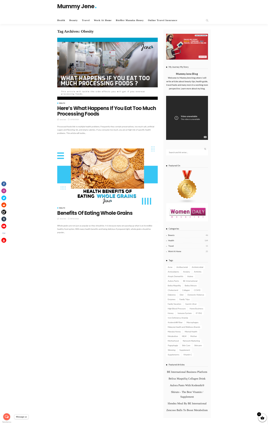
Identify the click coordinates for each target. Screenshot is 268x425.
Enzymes (171, 299)
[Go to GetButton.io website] (6, 422)
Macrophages (192, 322)
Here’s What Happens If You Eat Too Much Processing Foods (106, 111)
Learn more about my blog (193, 88)
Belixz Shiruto (191, 285)
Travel (86, 20)
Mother (193, 336)
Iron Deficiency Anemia (178, 318)
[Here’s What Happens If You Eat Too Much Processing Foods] (107, 69)
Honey (171, 313)
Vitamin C (187, 354)
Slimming (171, 350)
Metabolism (173, 336)
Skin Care (186, 345)
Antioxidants (173, 271)
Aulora (190, 276)
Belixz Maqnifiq (174, 285)
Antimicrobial (197, 267)
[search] (207, 20)
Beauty (73, 20)
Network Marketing (191, 341)
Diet (182, 295)
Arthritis (197, 271)
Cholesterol (173, 290)
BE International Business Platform (187, 371)
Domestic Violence (196, 295)
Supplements (173, 354)
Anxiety (186, 271)
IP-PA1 (199, 313)
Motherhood (173, 341)
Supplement (185, 350)
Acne (170, 267)
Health (61, 20)
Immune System (185, 313)
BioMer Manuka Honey (130, 20)
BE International (190, 281)
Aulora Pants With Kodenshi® (187, 385)
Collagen (186, 290)
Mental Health (191, 331)
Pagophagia (173, 345)
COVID (197, 290)
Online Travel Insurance (162, 20)
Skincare (198, 345)
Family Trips (185, 299)
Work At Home (103, 20)
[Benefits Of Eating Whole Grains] (107, 174)
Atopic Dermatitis (175, 276)
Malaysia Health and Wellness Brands (184, 327)
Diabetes (172, 295)
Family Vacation (174, 304)
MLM (184, 336)
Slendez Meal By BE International (187, 403)
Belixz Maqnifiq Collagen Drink (187, 378)
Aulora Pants (173, 281)
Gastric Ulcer (191, 304)
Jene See (62, 119)
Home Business (196, 308)
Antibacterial (182, 267)
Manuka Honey (174, 331)
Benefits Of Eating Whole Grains (94, 213)
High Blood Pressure (177, 308)
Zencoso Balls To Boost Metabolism (187, 410)
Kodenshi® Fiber (175, 322)
